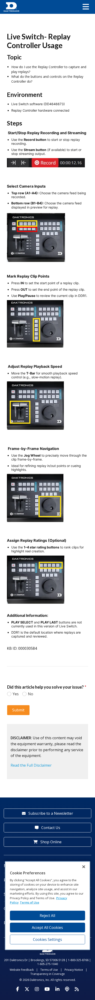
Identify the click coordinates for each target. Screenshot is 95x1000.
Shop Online (50, 841)
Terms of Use (49, 970)
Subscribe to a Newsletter (50, 813)
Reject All (47, 915)
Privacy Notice (74, 970)
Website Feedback (22, 970)
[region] (47, 905)
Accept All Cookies (47, 927)
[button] (85, 7)
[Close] (84, 867)
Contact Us (50, 827)
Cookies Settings (47, 939)
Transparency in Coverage (47, 974)
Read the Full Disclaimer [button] (31, 765)
